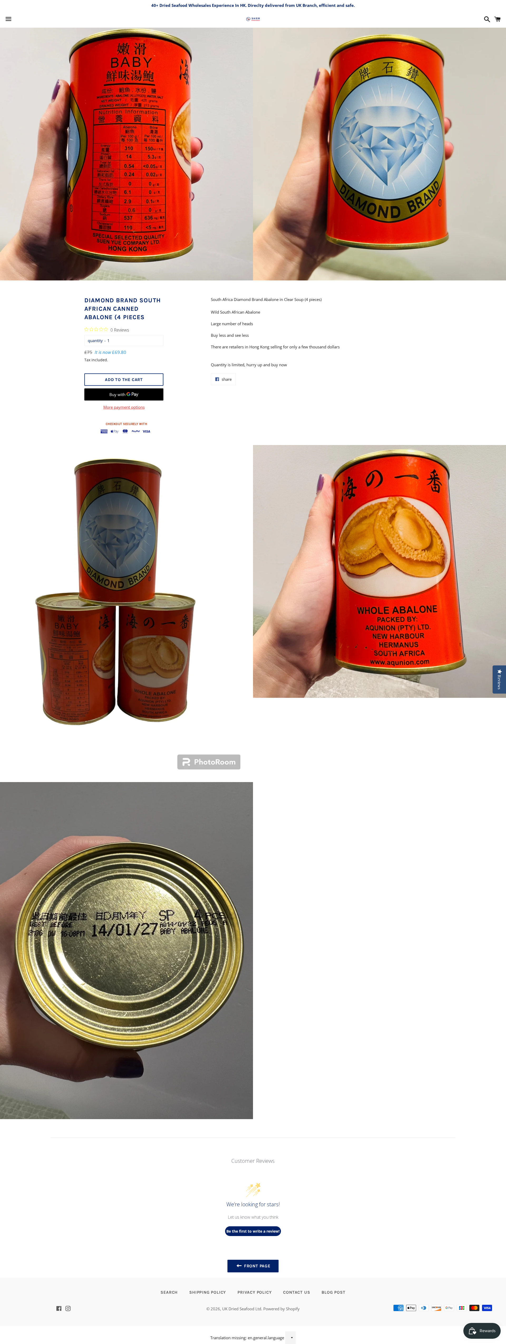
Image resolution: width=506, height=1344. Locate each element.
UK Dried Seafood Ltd (241, 1308)
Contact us (296, 1292)
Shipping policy (207, 1292)
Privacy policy (254, 1292)
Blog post (333, 1292)
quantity (95, 340)
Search (169, 1292)
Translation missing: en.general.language (247, 1337)
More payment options (124, 407)
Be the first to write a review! (253, 1231)
